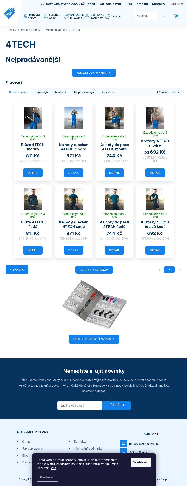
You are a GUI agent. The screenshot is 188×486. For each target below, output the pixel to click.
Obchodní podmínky (88, 448)
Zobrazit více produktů (92, 73)
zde (53, 468)
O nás (90, 4)
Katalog (142, 4)
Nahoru (18, 269)
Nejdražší (61, 92)
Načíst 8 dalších (94, 269)
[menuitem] (34, 19)
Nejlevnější (41, 92)
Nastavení (47, 477)
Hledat (163, 16)
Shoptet (165, 479)
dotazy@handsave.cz (144, 444)
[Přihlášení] (177, 4)
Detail (33, 173)
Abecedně (107, 92)
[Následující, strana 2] (169, 269)
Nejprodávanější (84, 92)
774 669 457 (138, 452)
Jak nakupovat (110, 4)
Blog (129, 4)
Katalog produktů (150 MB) (92, 339)
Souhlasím (140, 462)
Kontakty (159, 4)
